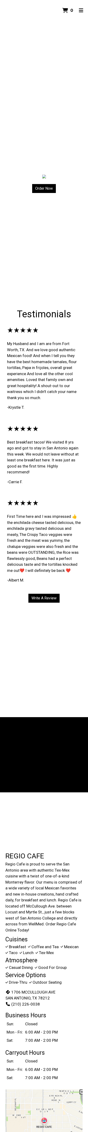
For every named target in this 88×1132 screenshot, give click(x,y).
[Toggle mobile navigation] (81, 11)
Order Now (44, 188)
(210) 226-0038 (25, 1004)
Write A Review (44, 598)
